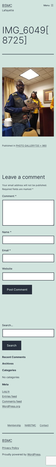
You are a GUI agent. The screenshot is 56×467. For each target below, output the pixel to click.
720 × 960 (41, 145)
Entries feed (9, 396)
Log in (6, 391)
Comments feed (12, 401)
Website (7, 268)
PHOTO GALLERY (25, 145)
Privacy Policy (10, 447)
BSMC (7, 5)
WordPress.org (11, 406)
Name (6, 232)
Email (6, 250)
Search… (7, 325)
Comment (9, 196)
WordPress (33, 454)
